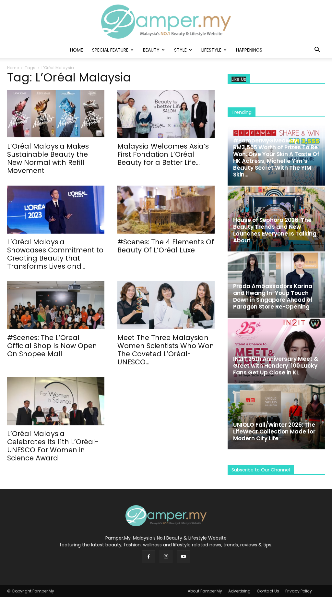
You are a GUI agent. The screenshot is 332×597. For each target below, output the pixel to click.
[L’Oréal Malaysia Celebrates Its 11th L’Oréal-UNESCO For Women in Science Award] (55, 401)
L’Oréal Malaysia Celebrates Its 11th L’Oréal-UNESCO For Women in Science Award (53, 446)
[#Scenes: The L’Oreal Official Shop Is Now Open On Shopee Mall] (55, 305)
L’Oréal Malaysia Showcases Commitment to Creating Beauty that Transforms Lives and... (55, 254)
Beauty (151, 50)
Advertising (239, 591)
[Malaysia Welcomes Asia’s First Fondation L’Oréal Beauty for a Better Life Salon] (166, 114)
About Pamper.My (205, 591)
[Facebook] (148, 556)
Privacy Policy (298, 591)
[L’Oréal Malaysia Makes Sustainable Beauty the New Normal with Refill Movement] (55, 114)
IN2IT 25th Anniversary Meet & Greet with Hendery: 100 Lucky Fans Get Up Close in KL (275, 365)
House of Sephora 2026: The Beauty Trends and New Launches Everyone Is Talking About (274, 230)
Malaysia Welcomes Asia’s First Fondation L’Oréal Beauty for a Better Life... (163, 154)
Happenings (249, 50)
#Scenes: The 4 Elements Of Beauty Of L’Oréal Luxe (165, 246)
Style (180, 50)
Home (76, 50)
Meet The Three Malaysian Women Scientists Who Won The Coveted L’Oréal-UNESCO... (165, 350)
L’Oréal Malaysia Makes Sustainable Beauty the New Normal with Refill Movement (48, 158)
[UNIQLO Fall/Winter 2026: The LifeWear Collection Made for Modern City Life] (276, 416)
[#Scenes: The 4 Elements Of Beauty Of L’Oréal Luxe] (166, 210)
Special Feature (110, 50)
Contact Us (268, 591)
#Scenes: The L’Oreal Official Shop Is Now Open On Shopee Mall (52, 346)
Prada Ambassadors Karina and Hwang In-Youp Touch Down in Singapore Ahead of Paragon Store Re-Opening (273, 296)
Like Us (238, 79)
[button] (317, 50)
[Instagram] (166, 556)
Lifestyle (211, 50)
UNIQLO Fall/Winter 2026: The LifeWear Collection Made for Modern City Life (274, 431)
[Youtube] (183, 556)
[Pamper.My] (166, 22)
